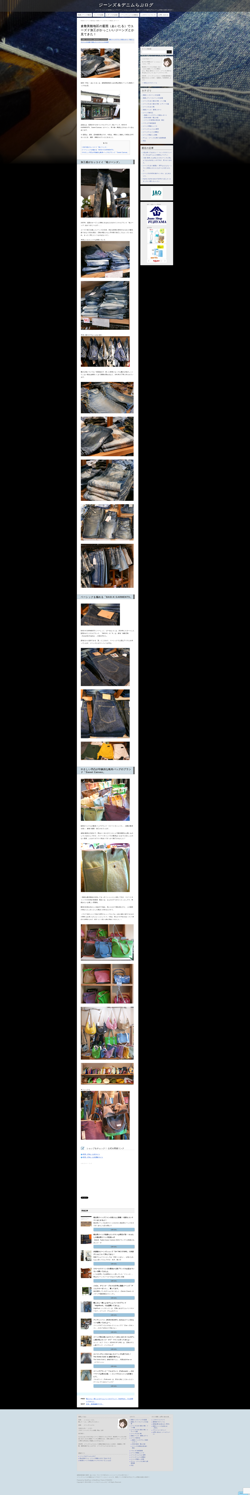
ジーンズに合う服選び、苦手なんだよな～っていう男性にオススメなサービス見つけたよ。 (157, 168)
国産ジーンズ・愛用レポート (152, 109)
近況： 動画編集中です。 (95, 1404)
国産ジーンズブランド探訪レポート (107, 20)
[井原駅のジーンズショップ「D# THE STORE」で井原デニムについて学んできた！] (86, 1260)
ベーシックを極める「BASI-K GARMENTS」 (98, 150)
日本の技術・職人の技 (151, 117)
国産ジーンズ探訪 (84, 15)
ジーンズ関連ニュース (150, 126)
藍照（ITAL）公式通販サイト (93, 1157)
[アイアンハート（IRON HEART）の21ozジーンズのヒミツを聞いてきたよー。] (86, 1328)
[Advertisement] (97, 1178)
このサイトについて (148, 15)
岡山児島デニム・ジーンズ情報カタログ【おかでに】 (96, 1458)
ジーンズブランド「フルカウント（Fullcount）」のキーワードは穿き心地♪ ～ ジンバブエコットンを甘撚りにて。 (113, 1373)
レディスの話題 (112, 15)
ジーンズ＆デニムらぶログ (126, 5)
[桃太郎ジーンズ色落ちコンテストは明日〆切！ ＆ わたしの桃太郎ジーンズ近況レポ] (86, 1243)
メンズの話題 (99, 15)
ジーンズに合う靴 (148, 107)
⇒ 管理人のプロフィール (149, 83)
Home (82, 20)
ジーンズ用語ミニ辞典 (150, 135)
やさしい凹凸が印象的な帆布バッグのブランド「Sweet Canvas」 (105, 152)
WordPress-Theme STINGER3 (102, 1480)
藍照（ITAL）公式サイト (91, 1154)
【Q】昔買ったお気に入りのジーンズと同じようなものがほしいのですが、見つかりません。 (157, 160)
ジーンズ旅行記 (90, 20)
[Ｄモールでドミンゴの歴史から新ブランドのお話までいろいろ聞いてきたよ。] (86, 1277)
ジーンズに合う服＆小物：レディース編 (156, 104)
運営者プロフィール (159, 1422)
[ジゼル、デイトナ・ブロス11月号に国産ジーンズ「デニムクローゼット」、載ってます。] (86, 1294)
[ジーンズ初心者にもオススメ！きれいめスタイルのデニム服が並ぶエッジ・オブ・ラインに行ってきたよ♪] (86, 1345)
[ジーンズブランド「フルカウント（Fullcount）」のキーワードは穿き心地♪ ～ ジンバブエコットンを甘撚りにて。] (86, 1380)
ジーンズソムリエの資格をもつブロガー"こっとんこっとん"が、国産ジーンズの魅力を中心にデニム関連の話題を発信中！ (113, 1477)
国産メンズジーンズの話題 (151, 95)
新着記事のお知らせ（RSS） (161, 1424)
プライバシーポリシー (159, 1430)
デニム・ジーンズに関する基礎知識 (154, 138)
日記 (144, 140)
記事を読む (114, 1229)
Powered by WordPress (84, 1480)
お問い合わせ (163, 15)
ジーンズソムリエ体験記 (129, 15)
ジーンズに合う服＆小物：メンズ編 (154, 101)
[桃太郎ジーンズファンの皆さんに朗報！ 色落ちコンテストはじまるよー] (86, 1226)
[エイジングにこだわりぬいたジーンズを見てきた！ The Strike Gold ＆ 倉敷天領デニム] (86, 1362)
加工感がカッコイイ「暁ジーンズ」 (95, 147)
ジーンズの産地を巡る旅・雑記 (154, 120)
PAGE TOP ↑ (243, 1493)
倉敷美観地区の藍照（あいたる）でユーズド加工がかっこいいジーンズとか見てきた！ (103, 1475)
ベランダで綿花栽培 (149, 123)
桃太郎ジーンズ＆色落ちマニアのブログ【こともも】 (96, 1460)
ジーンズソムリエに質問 (151, 129)
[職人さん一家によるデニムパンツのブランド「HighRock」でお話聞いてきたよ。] (86, 1311)
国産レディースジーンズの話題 (99, 42)
